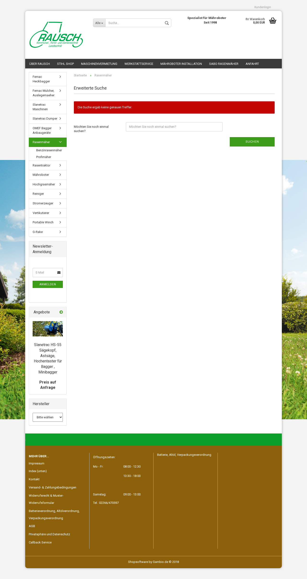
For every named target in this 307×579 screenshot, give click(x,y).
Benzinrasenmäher (49, 150)
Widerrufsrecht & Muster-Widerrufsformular (46, 499)
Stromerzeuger (43, 203)
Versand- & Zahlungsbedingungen (52, 487)
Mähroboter (41, 175)
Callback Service (40, 542)
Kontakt (34, 479)
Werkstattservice (138, 64)
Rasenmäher (41, 142)
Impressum (36, 463)
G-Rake (38, 232)
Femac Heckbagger (41, 79)
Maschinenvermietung (99, 64)
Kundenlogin (262, 7)
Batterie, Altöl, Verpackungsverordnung (184, 455)
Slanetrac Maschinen (40, 107)
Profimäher (43, 157)
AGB (32, 526)
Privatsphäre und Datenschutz (49, 534)
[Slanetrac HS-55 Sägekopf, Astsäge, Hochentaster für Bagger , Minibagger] (48, 328)
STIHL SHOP (65, 64)
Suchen (252, 141)
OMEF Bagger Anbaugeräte (42, 130)
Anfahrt (252, 64)
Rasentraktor (41, 165)
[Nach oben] (294, 572)
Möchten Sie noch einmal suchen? (91, 129)
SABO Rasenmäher (223, 64)
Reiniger (38, 193)
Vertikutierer (41, 213)
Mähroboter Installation (181, 64)
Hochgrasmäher (44, 184)
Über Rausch (39, 64)
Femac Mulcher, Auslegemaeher (43, 93)
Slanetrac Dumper (45, 118)
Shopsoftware (138, 562)
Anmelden (47, 284)
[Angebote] (61, 312)
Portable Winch (43, 222)
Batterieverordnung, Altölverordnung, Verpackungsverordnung (54, 514)
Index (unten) (38, 471)
